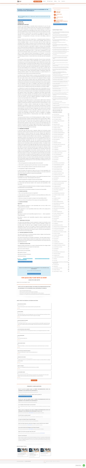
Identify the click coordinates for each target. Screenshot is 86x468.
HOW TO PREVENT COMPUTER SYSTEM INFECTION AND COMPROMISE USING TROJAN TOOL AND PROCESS (61, 47)
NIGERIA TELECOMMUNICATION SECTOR (27, 258)
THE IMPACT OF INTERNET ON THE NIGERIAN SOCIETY (61, 92)
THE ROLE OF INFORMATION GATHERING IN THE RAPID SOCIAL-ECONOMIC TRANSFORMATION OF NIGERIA (61, 52)
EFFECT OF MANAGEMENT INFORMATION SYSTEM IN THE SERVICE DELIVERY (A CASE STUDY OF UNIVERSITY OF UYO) (60, 61)
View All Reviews (34, 380)
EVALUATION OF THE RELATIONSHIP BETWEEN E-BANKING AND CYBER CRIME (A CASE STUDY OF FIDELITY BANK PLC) (60, 70)
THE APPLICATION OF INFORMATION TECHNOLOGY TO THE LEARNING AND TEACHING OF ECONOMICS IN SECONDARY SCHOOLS (61, 86)
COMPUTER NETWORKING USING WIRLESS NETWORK (61, 55)
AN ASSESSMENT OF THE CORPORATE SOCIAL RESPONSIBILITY (42, 258)
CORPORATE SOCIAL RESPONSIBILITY (22, 259)
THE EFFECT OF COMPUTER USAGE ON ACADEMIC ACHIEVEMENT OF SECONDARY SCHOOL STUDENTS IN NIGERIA (60, 58)
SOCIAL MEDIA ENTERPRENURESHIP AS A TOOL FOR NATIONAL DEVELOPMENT (60, 83)
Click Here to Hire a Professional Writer (34, 273)
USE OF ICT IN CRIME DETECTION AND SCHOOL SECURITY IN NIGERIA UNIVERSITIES (61, 105)
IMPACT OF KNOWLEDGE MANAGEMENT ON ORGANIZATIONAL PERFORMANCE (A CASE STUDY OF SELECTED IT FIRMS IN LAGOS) (60, 72)
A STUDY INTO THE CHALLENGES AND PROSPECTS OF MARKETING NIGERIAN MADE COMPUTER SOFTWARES (60, 35)
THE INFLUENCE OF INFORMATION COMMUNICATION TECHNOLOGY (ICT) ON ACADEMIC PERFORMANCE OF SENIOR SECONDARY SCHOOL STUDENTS (61, 108)
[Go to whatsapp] (84, 465)
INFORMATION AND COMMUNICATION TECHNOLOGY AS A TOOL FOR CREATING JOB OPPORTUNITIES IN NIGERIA (61, 77)
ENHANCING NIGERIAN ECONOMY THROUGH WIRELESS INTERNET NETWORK (61, 65)
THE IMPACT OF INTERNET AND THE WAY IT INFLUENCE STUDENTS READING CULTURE (61, 90)
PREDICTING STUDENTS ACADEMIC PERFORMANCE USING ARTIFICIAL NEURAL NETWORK (60, 79)
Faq (59, 1)
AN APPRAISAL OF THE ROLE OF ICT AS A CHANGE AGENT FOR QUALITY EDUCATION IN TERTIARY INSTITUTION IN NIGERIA (61, 37)
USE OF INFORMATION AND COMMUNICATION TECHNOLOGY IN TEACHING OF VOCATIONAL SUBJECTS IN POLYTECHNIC (60, 94)
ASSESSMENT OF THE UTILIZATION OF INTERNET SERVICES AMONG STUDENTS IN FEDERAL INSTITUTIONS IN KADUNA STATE (60, 45)
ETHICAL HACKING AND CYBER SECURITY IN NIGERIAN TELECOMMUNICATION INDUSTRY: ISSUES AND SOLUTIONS (61, 67)
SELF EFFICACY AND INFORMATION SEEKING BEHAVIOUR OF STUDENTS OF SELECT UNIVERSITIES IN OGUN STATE (61, 81)
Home (44, 1)
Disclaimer (45, 462)
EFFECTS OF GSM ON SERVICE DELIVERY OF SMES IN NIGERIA (60, 63)
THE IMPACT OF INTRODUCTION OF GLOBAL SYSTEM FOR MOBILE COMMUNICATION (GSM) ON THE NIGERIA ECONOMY (60, 99)
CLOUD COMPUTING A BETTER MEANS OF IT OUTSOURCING (59, 54)
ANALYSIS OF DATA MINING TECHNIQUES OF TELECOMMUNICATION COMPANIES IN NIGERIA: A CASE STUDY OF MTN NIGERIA (60, 40)
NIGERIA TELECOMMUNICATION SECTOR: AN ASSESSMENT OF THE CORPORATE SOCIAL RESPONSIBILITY (42, 4)
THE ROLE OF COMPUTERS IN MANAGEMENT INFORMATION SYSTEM (59, 103)
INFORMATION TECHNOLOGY (24, 4)
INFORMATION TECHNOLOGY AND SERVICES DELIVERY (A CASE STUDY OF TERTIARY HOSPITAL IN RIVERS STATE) (61, 50)
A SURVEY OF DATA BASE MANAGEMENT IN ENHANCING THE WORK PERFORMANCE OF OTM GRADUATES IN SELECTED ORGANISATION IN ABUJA (61, 32)
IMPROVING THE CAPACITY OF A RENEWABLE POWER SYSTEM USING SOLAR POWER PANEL (60, 75)
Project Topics (50, 1)
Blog (55, 1)
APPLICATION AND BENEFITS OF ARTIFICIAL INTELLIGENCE (59, 43)
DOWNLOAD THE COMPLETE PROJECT (25, 20)
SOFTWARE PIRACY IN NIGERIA (58, 101)
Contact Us (63, 1)
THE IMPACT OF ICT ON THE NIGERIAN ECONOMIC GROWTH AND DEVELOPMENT (60, 88)
